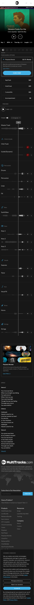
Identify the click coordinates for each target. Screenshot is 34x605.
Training (19, 516)
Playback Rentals (6, 535)
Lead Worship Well (22, 513)
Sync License (5, 519)
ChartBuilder (5, 544)
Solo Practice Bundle (7, 546)
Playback (4, 530)
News (18, 529)
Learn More (6, 68)
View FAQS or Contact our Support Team (13, 502)
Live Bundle (4, 513)
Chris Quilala (12, 32)
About (19, 523)
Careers (19, 526)
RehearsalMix (5, 541)
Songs (19, 511)
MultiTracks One (6, 511)
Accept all (17, 588)
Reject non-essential (17, 584)
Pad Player (4, 533)
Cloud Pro (4, 538)
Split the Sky (22, 32)
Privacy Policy (13, 600)
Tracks (3, 527)
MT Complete (5, 522)
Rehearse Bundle (6, 516)
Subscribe (17, 73)
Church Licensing (6, 524)
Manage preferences (17, 580)
